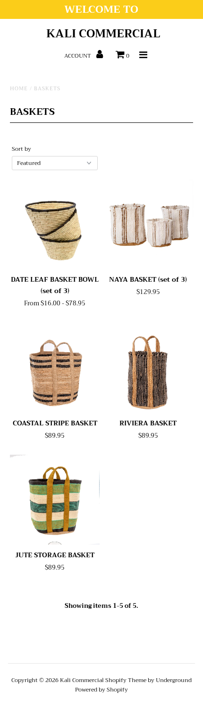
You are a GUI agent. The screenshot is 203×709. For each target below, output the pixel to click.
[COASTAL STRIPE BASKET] (55, 368)
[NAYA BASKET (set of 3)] (148, 224)
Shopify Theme (125, 680)
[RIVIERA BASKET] (148, 368)
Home (19, 88)
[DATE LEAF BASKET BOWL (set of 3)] (55, 224)
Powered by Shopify (101, 689)
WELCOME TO (101, 9)
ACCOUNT (78, 56)
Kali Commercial (103, 33)
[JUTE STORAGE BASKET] (55, 500)
